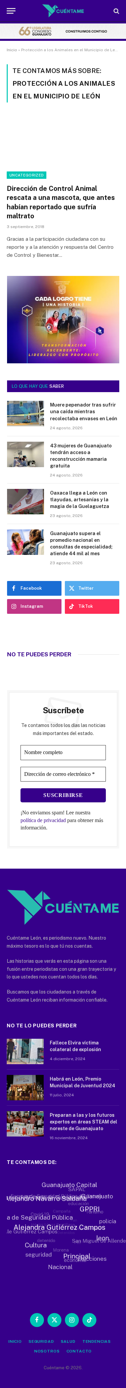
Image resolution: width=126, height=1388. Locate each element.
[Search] (115, 10)
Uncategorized (26, 175)
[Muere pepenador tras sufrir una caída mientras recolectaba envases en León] (25, 413)
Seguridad (41, 1341)
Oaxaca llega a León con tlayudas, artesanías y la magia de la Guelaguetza (79, 499)
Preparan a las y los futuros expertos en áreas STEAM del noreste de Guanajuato (83, 1121)
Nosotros (47, 1351)
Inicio (12, 50)
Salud (68, 1341)
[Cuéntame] (63, 11)
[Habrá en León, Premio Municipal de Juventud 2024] (25, 1087)
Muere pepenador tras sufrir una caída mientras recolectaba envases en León (83, 411)
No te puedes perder (39, 654)
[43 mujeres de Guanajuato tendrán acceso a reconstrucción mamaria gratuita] (25, 454)
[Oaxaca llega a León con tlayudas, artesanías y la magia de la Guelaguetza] (25, 501)
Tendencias (96, 1341)
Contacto (79, 1351)
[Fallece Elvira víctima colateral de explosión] (25, 1051)
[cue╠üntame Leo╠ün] (63, 361)
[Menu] (11, 10)
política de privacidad (43, 820)
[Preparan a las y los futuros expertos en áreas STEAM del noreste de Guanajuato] (25, 1124)
